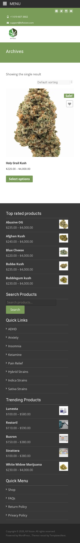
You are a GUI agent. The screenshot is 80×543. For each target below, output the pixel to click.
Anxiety (13, 337)
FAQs (11, 498)
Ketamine (15, 355)
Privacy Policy (17, 515)
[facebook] (56, 12)
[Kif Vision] (10, 33)
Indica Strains (17, 380)
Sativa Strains (17, 389)
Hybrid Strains (18, 372)
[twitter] (61, 12)
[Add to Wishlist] (69, 103)
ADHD (12, 329)
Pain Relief (15, 363)
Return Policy (17, 507)
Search (15, 310)
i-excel (43, 535)
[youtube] (71, 12)
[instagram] (66, 12)
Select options (19, 179)
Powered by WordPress (18, 535)
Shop (11, 490)
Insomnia (14, 346)
